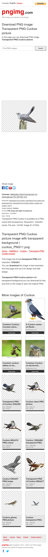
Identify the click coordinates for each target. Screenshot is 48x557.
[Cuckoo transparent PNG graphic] (35, 503)
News (19, 537)
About (5, 537)
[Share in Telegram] (6, 187)
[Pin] (10, 187)
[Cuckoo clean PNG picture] (35, 387)
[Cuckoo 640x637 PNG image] (12, 465)
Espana (19, 3)
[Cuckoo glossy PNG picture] (12, 503)
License (12, 537)
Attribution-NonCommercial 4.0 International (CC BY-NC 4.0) (19, 195)
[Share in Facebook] (3, 187)
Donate (25, 537)
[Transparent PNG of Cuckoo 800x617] (35, 465)
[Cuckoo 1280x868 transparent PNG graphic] (35, 426)
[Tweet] (14, 187)
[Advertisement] (24, 77)
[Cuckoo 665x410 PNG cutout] (12, 426)
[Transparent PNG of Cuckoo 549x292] (12, 387)
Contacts (6, 540)
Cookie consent (36, 537)
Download (11, 333)
